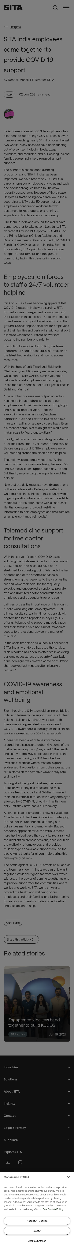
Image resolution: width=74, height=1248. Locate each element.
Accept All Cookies (37, 1220)
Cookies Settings (37, 1240)
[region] (37, 1210)
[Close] (68, 1177)
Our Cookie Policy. (53, 1209)
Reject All (37, 1230)
